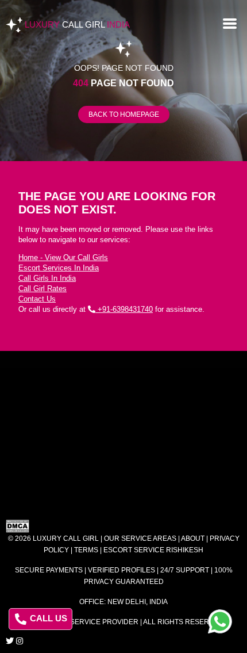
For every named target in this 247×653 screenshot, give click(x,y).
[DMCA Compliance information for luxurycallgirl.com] (123, 526)
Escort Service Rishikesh (153, 550)
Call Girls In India (47, 278)
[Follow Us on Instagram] (19, 641)
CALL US (47, 618)
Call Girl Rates (42, 288)
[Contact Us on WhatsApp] (220, 621)
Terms (86, 550)
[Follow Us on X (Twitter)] (10, 641)
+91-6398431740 (124, 309)
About (192, 538)
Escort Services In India (58, 268)
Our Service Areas (140, 538)
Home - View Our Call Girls (63, 257)
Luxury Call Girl (66, 538)
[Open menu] (229, 22)
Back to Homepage (123, 114)
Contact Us (37, 299)
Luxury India (77, 24)
